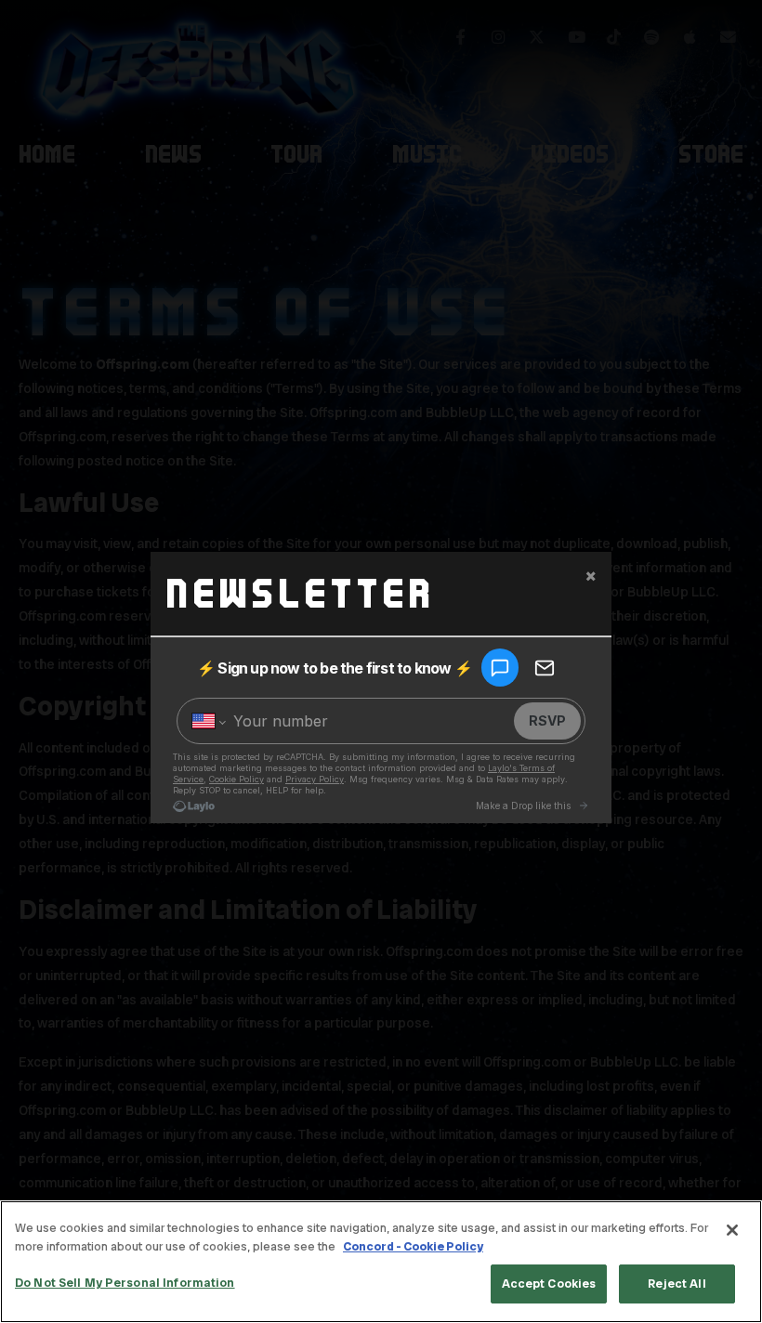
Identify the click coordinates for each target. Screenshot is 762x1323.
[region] (381, 1261)
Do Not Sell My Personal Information (125, 1282)
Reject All (676, 1283)
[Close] (732, 1230)
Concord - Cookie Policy (413, 1246)
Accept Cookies (549, 1283)
